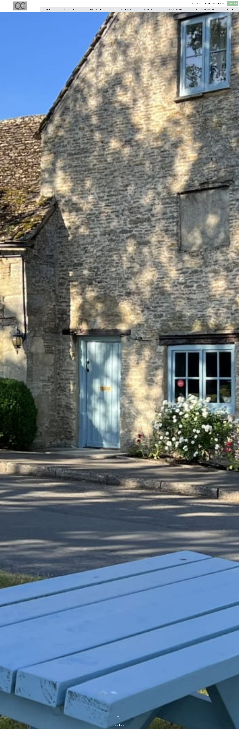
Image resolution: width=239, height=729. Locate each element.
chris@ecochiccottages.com (214, 3)
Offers (229, 9)
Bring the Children (122, 9)
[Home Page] (19, 5)
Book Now (232, 3)
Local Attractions (176, 9)
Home (48, 9)
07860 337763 (198, 3)
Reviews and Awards (205, 9)
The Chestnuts (69, 9)
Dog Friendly (149, 9)
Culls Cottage (95, 9)
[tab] (115, 725)
